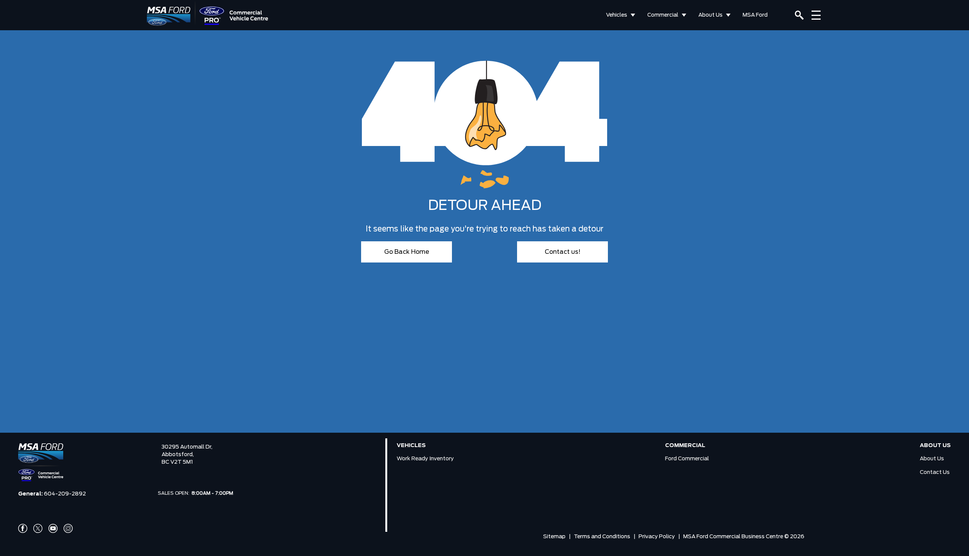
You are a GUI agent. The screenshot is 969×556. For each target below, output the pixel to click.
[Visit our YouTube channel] (53, 528)
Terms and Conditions (602, 536)
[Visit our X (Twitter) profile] (37, 528)
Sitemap (554, 536)
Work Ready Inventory (425, 458)
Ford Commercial (687, 458)
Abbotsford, (178, 454)
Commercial (662, 15)
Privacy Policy (657, 536)
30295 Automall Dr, (187, 447)
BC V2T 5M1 (177, 462)
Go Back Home (406, 252)
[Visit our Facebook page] (22, 528)
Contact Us (935, 472)
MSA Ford (755, 15)
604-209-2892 (65, 494)
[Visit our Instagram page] (68, 528)
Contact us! (563, 252)
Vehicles (616, 15)
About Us (710, 15)
